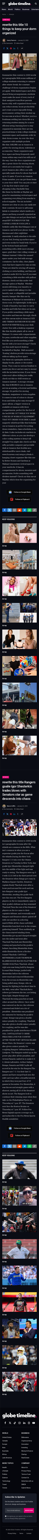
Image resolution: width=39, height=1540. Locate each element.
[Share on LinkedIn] (14, 48)
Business (25, 9)
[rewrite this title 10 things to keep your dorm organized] (19, 61)
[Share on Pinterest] (10, 48)
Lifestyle (6, 19)
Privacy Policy (14, 1518)
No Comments (8, 43)
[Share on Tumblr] (17, 48)
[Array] (19, 533)
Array (4, 546)
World (10, 9)
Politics (17, 9)
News (4, 9)
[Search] (35, 3)
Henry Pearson (11, 40)
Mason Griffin (11, 806)
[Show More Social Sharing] (22, 48)
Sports (5, 777)
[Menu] (3, 3)
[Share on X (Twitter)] (7, 48)
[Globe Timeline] (19, 3)
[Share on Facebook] (4, 48)
